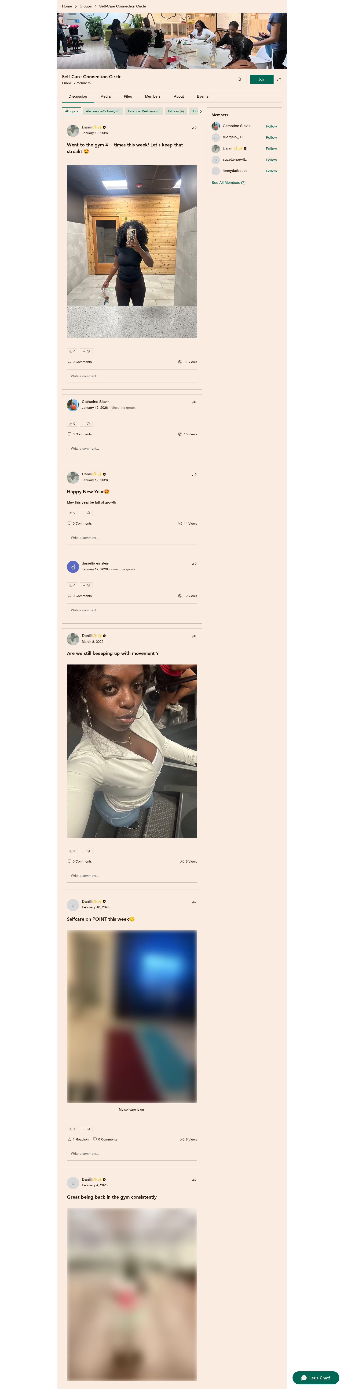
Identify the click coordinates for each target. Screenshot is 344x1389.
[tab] (71, 111)
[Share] (194, 127)
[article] (132, 255)
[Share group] (279, 79)
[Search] (239, 79)
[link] (78, 96)
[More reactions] (86, 351)
